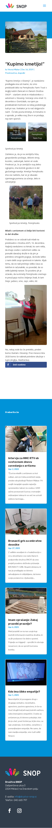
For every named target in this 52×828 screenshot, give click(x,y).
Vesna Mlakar (14, 69)
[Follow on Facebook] (9, 810)
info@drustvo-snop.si (26, 796)
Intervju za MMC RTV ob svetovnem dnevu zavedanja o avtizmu (23, 462)
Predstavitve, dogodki (15, 73)
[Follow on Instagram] (19, 810)
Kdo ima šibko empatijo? (24, 691)
